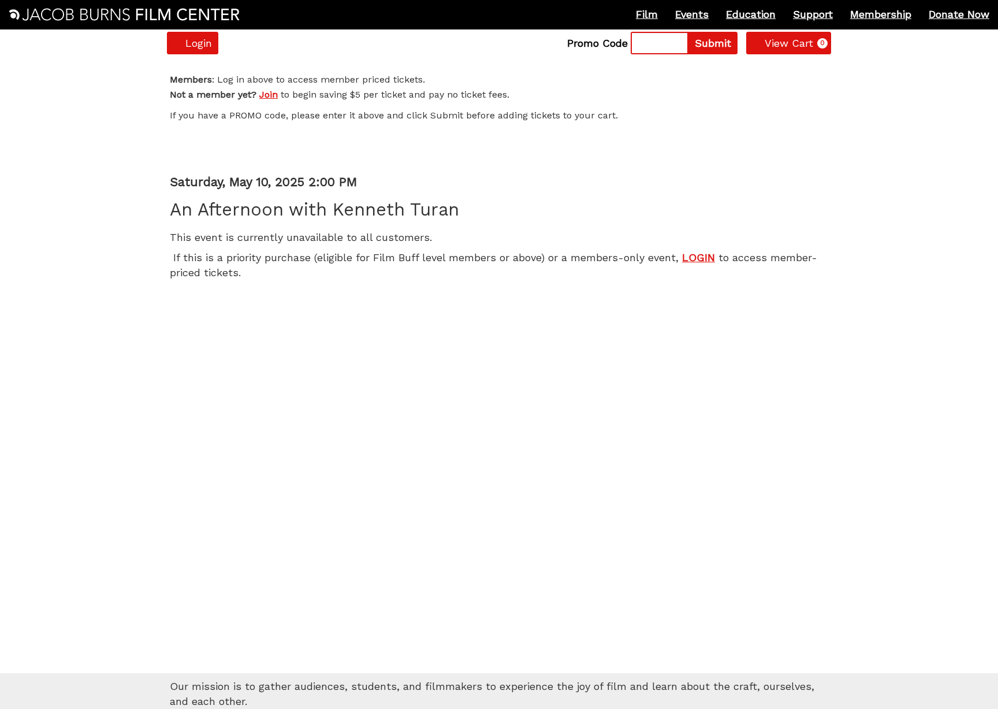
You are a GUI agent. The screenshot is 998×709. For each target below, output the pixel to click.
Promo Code (597, 43)
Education (751, 14)
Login (198, 43)
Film (647, 14)
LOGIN (698, 257)
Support (813, 14)
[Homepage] (124, 14)
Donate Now (959, 14)
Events (692, 14)
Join (268, 94)
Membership (880, 14)
